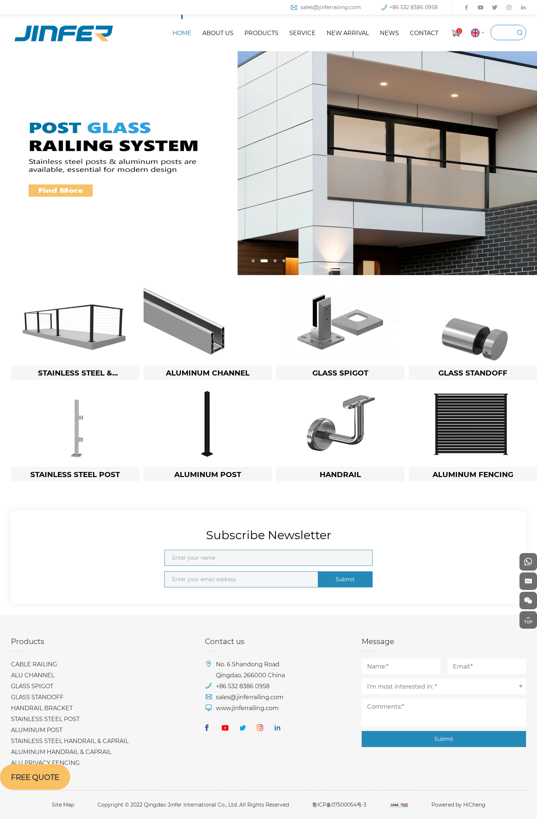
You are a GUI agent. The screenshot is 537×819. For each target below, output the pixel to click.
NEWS (389, 33)
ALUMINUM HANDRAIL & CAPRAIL (61, 751)
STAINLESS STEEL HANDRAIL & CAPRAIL (70, 740)
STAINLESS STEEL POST (45, 719)
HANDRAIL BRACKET (42, 708)
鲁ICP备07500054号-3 (339, 804)
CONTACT (424, 33)
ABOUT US (217, 33)
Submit (345, 579)
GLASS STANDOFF (37, 697)
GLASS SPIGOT (32, 686)
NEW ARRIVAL (348, 33)
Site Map (63, 804)
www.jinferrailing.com (247, 708)
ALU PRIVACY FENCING (45, 762)
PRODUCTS (261, 33)
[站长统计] (399, 804)
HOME (181, 33)
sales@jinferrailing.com (331, 7)
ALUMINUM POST (36, 730)
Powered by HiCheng (458, 804)
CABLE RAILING (34, 664)
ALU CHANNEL (32, 675)
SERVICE (302, 33)
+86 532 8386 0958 (413, 7)
